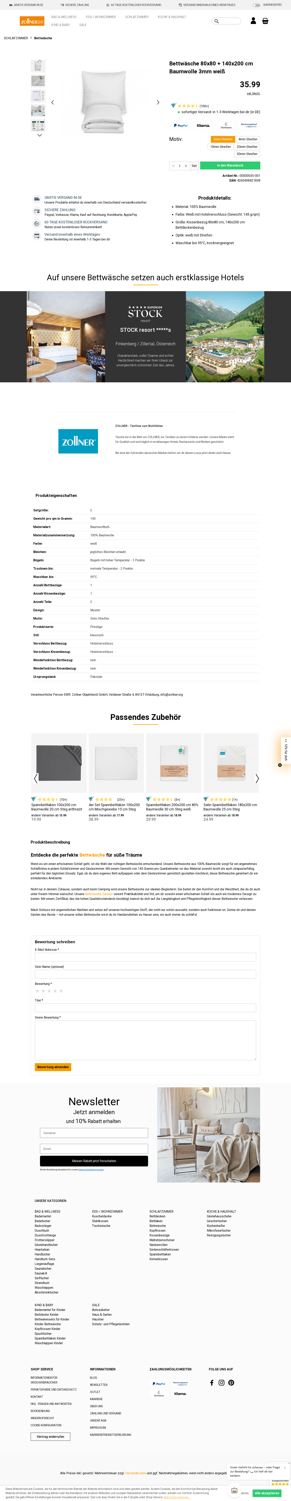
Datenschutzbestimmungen (91, 1170)
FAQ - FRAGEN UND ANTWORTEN (51, 1403)
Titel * (39, 1000)
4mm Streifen (248, 139)
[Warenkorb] (265, 21)
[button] (52, 102)
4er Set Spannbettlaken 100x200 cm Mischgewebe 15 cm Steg (114, 807)
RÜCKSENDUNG (40, 1411)
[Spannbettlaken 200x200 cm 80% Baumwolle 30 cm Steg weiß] (173, 763)
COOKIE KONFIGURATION (46, 1425)
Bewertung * (43, 984)
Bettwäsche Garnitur (99, 894)
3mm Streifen (223, 139)
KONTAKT (37, 1396)
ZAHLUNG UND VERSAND (105, 1413)
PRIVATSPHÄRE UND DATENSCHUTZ (54, 1389)
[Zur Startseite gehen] (32, 21)
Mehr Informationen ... (177, 1497)
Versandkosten (135, 1473)
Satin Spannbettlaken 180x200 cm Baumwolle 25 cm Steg (230, 807)
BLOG (93, 1377)
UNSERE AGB (98, 1420)
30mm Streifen (247, 154)
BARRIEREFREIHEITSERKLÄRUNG (110, 1434)
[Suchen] (216, 21)
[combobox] (231, 21)
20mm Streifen (247, 147)
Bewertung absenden (53, 1067)
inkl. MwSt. (253, 93)
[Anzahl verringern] (173, 166)
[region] (96, 102)
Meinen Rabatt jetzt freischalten (94, 1161)
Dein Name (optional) (49, 967)
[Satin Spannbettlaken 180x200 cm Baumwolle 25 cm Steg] (231, 763)
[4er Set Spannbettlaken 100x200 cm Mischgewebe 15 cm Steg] (116, 763)
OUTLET (95, 1392)
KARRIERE (96, 1399)
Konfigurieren (238, 1493)
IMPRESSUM (98, 1427)
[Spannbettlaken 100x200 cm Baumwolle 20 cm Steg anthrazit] (59, 763)
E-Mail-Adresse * (47, 950)
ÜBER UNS (96, 1406)
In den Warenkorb (230, 165)
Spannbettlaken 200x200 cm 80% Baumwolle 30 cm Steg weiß (172, 807)
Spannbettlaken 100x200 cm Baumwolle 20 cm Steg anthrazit (56, 807)
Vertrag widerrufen (50, 1437)
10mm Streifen (220, 147)
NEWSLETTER (98, 1384)
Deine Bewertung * (48, 1017)
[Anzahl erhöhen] (186, 166)
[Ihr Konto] (253, 21)
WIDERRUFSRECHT (42, 1418)
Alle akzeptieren (267, 1493)
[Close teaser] (280, 765)
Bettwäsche (92, 855)
